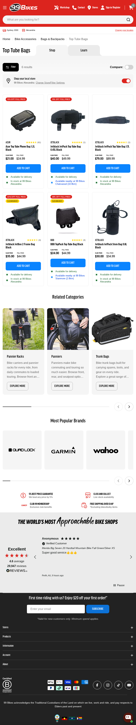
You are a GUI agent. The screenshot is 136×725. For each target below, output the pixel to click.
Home (6, 39)
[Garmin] (63, 450)
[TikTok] (118, 685)
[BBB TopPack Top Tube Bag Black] (68, 217)
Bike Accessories (25, 39)
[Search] (128, 20)
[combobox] (68, 19)
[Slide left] (118, 406)
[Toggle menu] (5, 7)
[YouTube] (129, 685)
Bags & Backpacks (52, 39)
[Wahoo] (105, 450)
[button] (33, 142)
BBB (52, 240)
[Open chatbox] (128, 718)
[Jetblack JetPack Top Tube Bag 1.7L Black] (112, 120)
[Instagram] (108, 685)
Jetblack (54, 142)
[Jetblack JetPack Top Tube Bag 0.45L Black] (68, 120)
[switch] (126, 81)
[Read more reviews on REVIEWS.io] (16, 571)
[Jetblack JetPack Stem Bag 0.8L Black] (112, 217)
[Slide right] (129, 406)
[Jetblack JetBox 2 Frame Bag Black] (23, 217)
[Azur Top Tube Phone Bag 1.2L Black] (23, 120)
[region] (83, 557)
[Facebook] (97, 685)
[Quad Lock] (22, 450)
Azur (8, 142)
